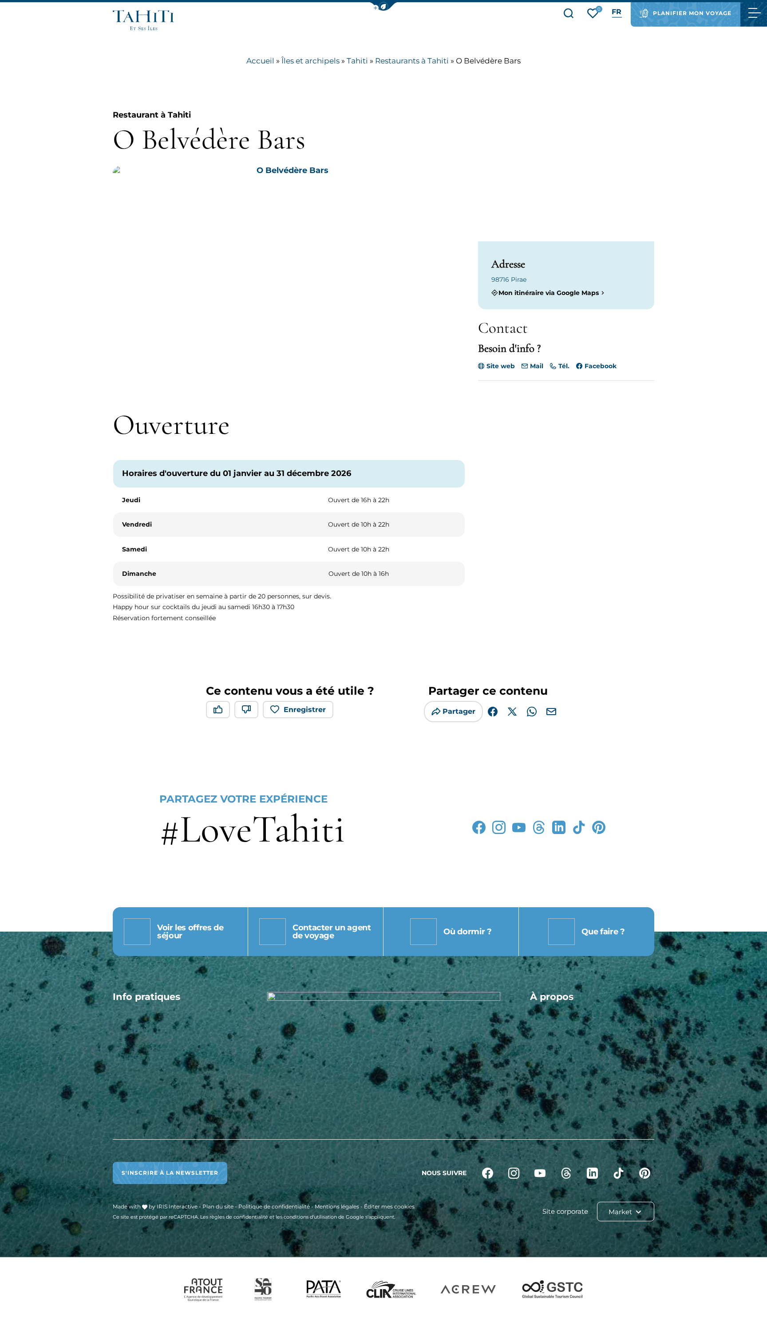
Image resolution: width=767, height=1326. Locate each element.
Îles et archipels (310, 60)
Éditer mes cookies (389, 1206)
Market (621, 1212)
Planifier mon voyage (692, 13)
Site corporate (565, 1211)
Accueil (260, 60)
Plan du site (217, 1206)
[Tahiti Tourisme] (143, 20)
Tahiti (357, 60)
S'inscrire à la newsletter (170, 1172)
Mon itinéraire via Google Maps (548, 292)
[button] (383, 6)
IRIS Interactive (177, 1206)
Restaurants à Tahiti (412, 60)
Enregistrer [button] (305, 709)
